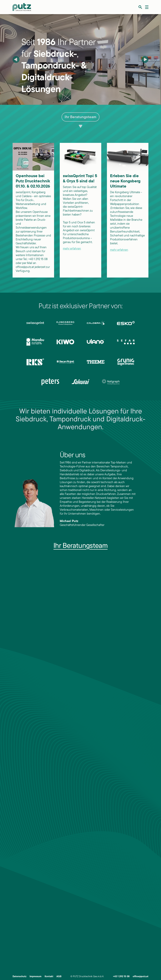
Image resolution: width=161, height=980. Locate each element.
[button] (140, 7)
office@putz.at (140, 976)
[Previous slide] (16, 59)
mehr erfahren (72, 248)
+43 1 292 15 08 (121, 976)
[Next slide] (145, 59)
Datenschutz (19, 976)
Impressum (36, 976)
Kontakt (49, 976)
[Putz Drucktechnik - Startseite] (22, 7)
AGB (58, 976)
